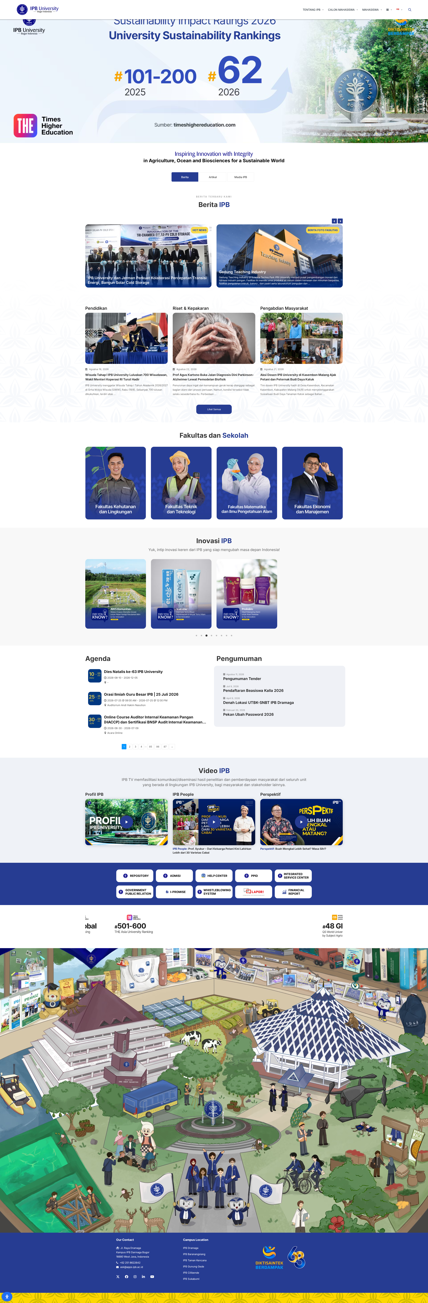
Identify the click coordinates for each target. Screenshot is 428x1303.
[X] (118, 1276)
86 (157, 746)
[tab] (185, 177)
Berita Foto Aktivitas (327, 230)
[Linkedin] (143, 1276)
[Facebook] (126, 1276)
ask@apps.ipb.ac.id (131, 1267)
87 (165, 746)
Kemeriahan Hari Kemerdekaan (251, 268)
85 (150, 746)
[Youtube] (152, 1276)
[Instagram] (135, 1276)
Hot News (199, 230)
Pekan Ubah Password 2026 (248, 714)
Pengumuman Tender (242, 678)
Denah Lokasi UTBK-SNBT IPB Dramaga (258, 702)
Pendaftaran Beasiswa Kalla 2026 (253, 690)
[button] (196, 635)
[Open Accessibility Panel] (7, 1296)
